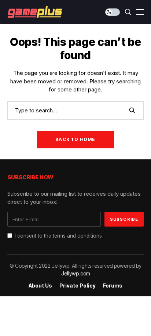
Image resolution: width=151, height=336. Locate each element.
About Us (40, 286)
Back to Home (75, 139)
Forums (112, 286)
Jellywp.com (75, 273)
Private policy (77, 286)
